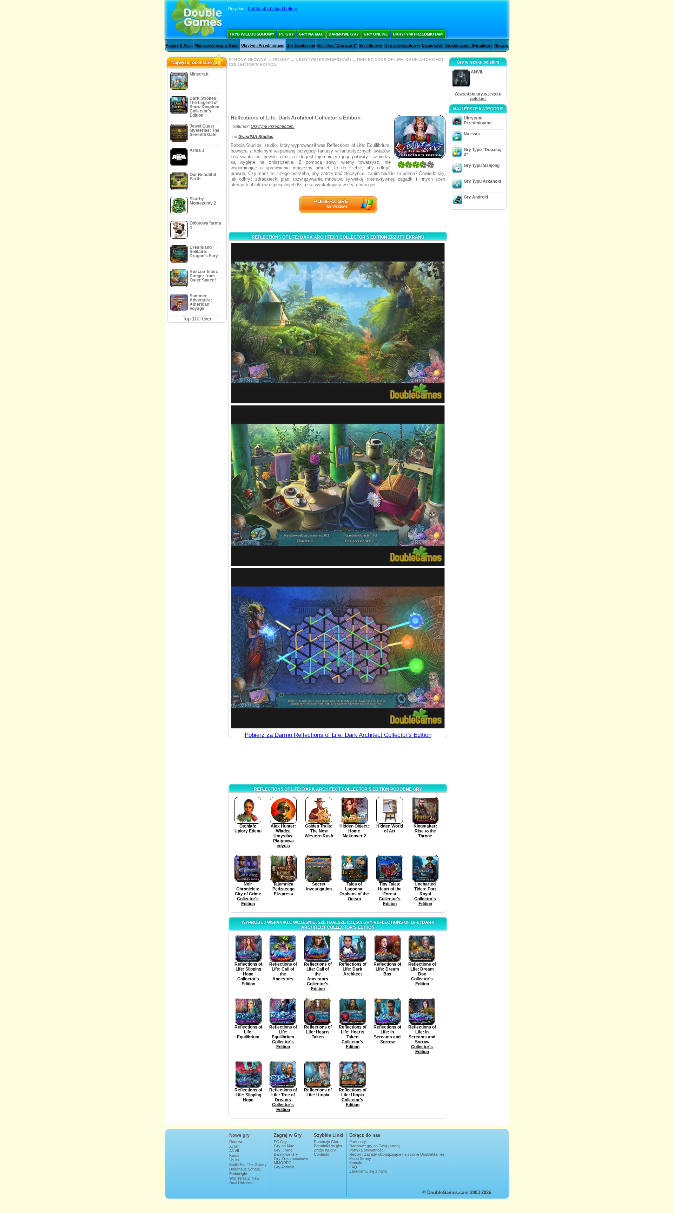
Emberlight (238, 1174)
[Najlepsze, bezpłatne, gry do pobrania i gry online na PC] (197, 19)
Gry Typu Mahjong (482, 165)
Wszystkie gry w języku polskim (478, 96)
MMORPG (283, 1163)
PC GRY (281, 59)
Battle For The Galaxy (248, 1164)
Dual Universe (241, 1183)
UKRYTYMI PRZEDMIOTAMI (323, 59)
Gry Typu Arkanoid (482, 181)
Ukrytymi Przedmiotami (418, 34)
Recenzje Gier (326, 1142)
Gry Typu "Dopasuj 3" (337, 45)
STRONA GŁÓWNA (248, 59)
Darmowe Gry (344, 34)
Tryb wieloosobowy (251, 34)
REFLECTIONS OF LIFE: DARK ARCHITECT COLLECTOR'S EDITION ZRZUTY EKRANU (338, 237)
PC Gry (286, 34)
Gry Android (476, 197)
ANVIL (234, 1151)
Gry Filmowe (370, 45)
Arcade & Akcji (179, 45)
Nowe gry (239, 1135)
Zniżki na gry (325, 1150)
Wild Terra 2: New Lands (244, 1180)
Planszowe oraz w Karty (216, 45)
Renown (236, 1142)
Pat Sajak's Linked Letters (272, 8)
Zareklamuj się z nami (367, 1171)
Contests (321, 1154)
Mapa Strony (360, 1158)
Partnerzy (357, 1142)
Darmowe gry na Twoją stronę (375, 1146)
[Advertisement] (338, 89)
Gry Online (376, 34)
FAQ (353, 1167)
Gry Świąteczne (300, 45)
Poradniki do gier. (328, 1146)
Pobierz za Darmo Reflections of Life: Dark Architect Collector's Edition (338, 735)
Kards (234, 1155)
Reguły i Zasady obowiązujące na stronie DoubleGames (397, 1154)
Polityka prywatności (366, 1150)
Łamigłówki (432, 45)
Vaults (234, 1160)
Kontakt (355, 1163)
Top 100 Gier (197, 319)
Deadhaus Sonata (244, 1169)
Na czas (501, 45)
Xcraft (234, 1146)
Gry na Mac (311, 34)
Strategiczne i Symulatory (469, 45)
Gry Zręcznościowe (291, 1158)
